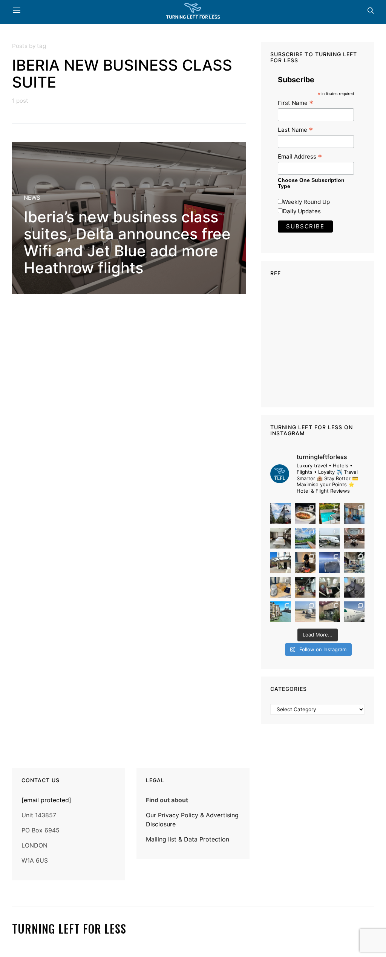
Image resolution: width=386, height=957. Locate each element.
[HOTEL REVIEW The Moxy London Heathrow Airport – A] (305, 587)
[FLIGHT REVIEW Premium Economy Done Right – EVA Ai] (329, 538)
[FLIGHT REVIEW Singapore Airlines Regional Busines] (329, 562)
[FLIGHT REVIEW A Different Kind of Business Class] (354, 611)
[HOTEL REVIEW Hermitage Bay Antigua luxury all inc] (305, 538)
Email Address (300, 156)
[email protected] (46, 800)
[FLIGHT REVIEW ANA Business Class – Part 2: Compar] (280, 587)
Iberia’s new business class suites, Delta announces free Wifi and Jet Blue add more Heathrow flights (127, 242)
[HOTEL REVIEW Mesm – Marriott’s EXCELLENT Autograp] (354, 562)
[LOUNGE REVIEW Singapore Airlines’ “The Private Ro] (354, 538)
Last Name (295, 129)
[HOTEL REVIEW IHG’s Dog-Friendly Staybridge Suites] (305, 562)
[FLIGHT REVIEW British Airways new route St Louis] (305, 513)
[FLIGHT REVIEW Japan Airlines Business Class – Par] (329, 587)
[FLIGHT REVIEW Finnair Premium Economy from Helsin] (354, 587)
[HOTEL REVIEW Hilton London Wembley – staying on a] (280, 513)
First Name (295, 103)
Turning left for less (69, 929)
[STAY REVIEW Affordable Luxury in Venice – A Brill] (280, 611)
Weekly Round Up (306, 201)
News (32, 197)
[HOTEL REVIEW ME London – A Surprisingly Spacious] (280, 562)
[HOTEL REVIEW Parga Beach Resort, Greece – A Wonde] (329, 513)
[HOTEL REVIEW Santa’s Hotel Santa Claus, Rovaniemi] (329, 611)
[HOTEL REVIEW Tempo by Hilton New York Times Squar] (354, 513)
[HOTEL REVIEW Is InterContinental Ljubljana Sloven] (280, 538)
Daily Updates (302, 211)
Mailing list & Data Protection (187, 839)
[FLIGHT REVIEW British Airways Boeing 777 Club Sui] (305, 611)
